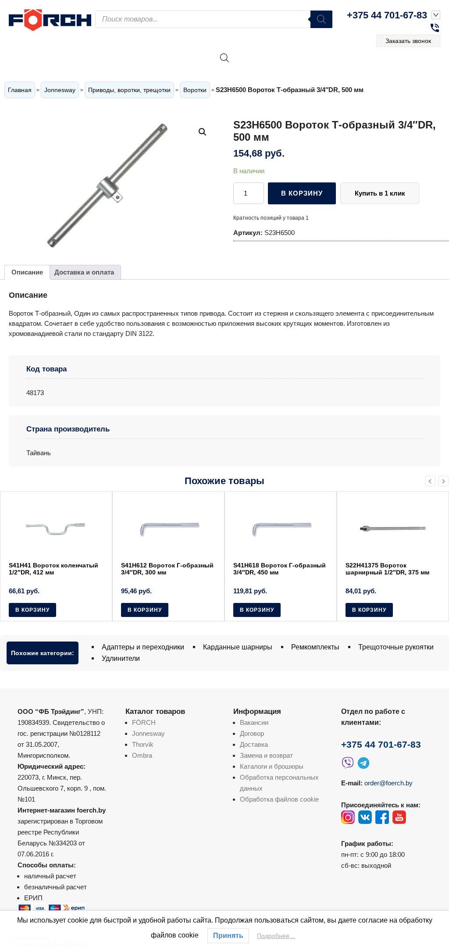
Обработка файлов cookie (279, 799)
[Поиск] (321, 19)
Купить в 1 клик (380, 193)
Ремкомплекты (315, 647)
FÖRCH (144, 722)
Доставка (254, 744)
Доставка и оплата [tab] (84, 272)
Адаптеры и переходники (143, 647)
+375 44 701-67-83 (387, 15)
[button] (202, 132)
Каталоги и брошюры (271, 766)
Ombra (142, 755)
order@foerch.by (388, 783)
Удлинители (121, 658)
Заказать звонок (408, 40)
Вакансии (254, 722)
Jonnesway (59, 89)
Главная (20, 89)
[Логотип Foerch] (52, 19)
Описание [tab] (27, 272)
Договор (252, 733)
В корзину (302, 193)
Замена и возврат (266, 755)
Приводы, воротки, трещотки (129, 89)
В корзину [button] (32, 610)
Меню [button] (414, 67)
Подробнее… (276, 935)
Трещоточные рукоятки (396, 647)
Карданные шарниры (237, 647)
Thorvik (142, 744)
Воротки (195, 89)
